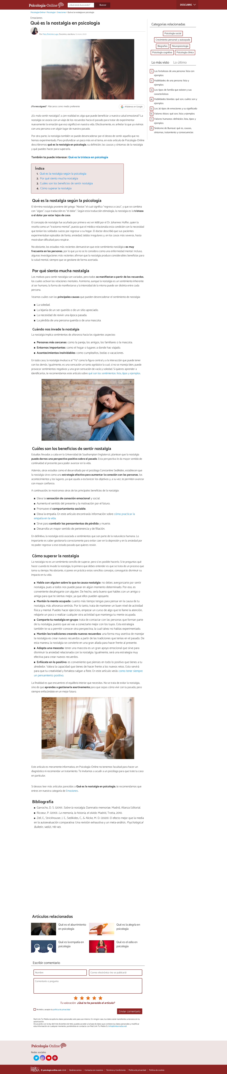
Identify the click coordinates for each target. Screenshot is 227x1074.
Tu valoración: (68, 1003)
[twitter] (36, 1058)
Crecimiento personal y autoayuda (173, 40)
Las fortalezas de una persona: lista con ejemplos (174, 73)
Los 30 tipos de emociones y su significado (175, 109)
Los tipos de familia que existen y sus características (173, 92)
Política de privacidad (137, 1070)
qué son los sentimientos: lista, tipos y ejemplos (114, 373)
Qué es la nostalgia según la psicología (63, 173)
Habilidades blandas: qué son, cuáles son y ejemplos (175, 101)
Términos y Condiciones (116, 1070)
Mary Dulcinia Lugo (50, 34)
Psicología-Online (38, 12)
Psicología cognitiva (162, 52)
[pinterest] (55, 1058)
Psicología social (172, 33)
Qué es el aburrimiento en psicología (72, 927)
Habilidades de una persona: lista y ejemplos (171, 83)
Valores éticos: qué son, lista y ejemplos (174, 114)
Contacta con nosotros (94, 1070)
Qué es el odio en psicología (126, 944)
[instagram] (42, 1058)
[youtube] (48, 1058)
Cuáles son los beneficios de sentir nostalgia (66, 183)
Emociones (61, 12)
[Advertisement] (88, 871)
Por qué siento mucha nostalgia (59, 178)
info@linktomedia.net (117, 1026)
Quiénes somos (75, 1070)
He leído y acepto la (53, 1009)
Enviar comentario (129, 1011)
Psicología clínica (185, 52)
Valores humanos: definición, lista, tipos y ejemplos (175, 121)
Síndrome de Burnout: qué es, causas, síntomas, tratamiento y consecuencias (173, 130)
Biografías (163, 46)
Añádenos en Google (133, 107)
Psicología (51, 12)
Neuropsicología (180, 46)
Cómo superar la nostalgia (55, 188)
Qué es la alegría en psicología (128, 927)
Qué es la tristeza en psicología (88, 157)
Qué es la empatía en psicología (71, 944)
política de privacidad (61, 1009)
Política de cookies (156, 1070)
